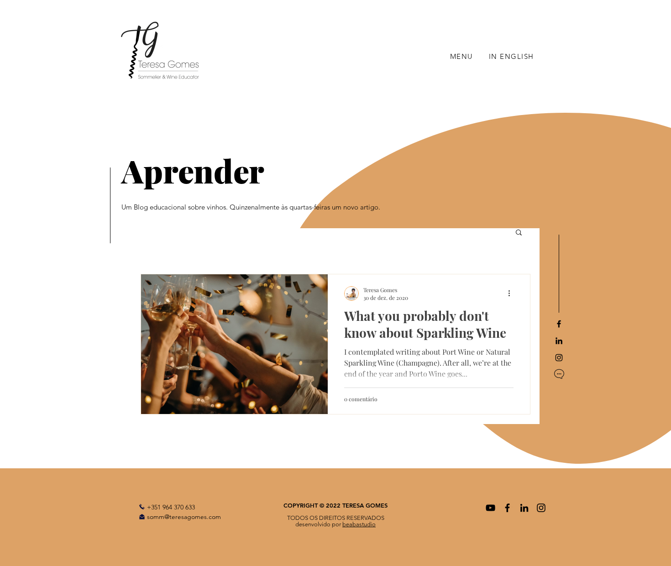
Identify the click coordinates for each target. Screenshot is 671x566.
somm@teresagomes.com (184, 517)
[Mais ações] (512, 293)
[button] (518, 233)
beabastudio (359, 524)
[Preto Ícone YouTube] (490, 508)
